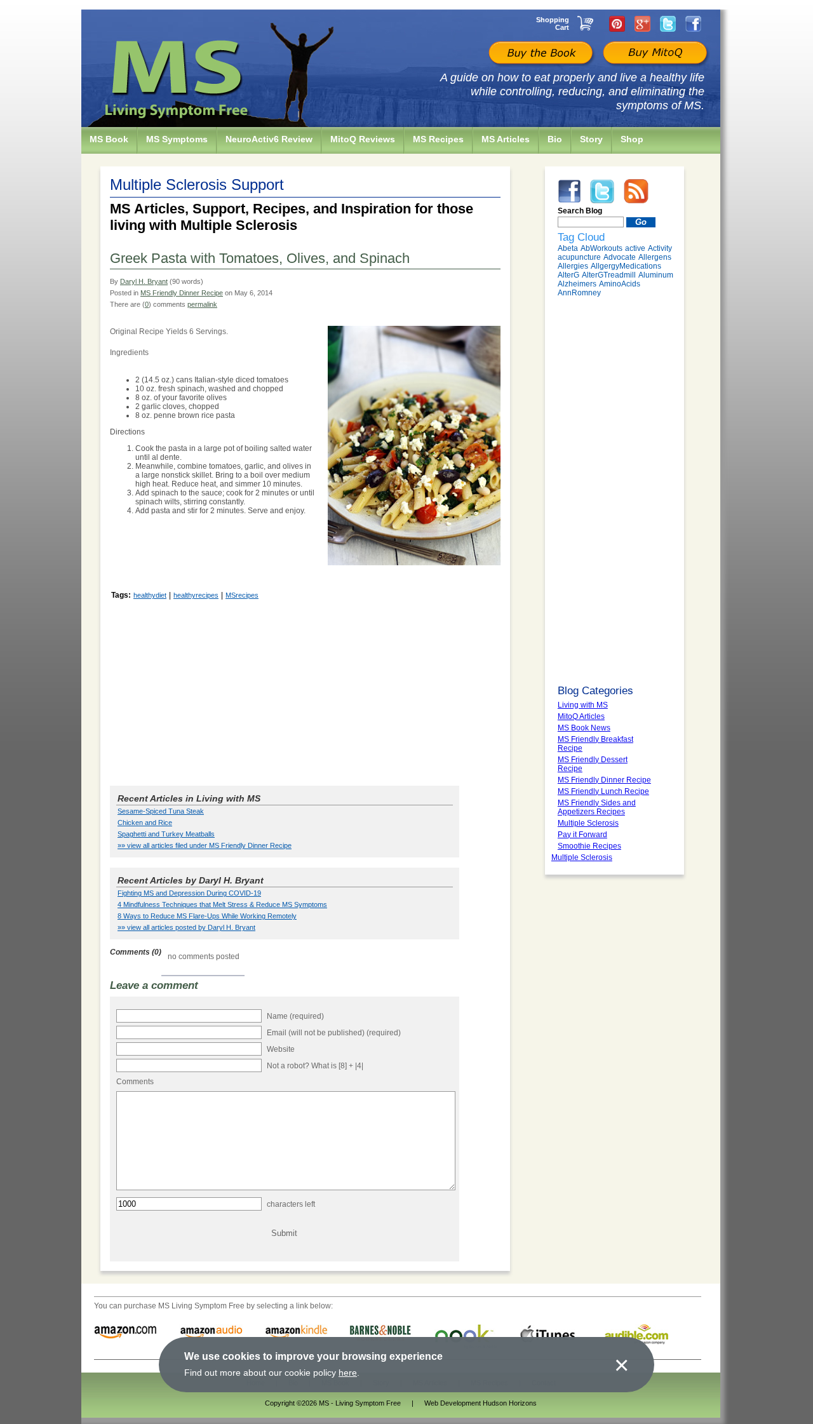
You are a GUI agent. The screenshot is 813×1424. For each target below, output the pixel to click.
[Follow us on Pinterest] (617, 23)
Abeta (568, 248)
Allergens (654, 257)
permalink (202, 304)
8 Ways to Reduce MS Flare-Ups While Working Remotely (207, 916)
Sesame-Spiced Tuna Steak (161, 811)
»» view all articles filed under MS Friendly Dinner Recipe (205, 845)
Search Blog (580, 210)
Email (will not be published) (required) (334, 1032)
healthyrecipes (195, 595)
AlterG (568, 275)
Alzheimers (577, 283)
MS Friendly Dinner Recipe (181, 293)
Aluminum (655, 275)
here (348, 1372)
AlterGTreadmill (609, 275)
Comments (135, 1081)
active (635, 248)
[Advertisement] (305, 692)
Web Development (452, 1403)
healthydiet (149, 595)
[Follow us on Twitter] (668, 23)
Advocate (619, 257)
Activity (660, 248)
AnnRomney (579, 292)
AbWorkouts (601, 248)
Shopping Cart (552, 23)
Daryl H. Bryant (144, 281)
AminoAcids (619, 283)
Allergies (573, 266)
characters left (291, 1204)
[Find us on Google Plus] (642, 23)
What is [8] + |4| (337, 1065)
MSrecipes (242, 595)
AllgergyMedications (626, 266)
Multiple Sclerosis (581, 857)
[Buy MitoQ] (653, 54)
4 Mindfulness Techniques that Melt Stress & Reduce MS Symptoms (222, 904)
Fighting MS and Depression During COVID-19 (189, 893)
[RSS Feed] (636, 190)
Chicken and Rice (145, 822)
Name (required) (295, 1016)
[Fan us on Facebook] (693, 23)
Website (281, 1049)
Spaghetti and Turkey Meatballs (166, 834)
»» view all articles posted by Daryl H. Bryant (186, 927)
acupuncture (579, 257)
